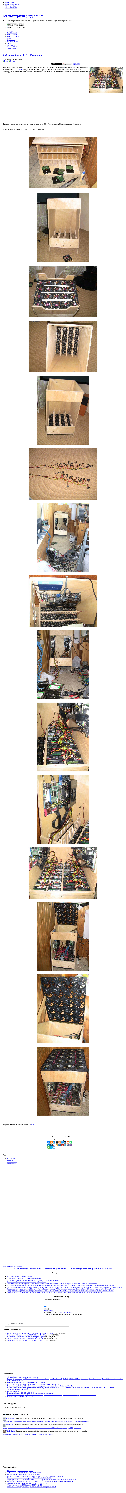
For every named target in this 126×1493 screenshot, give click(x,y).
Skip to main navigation (12, 4)
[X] (57, 1142)
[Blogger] (59, 1142)
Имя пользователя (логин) (52, 1299)
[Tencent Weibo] (65, 1145)
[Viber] (70, 1145)
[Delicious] (62, 1142)
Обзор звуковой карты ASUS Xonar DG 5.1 (21, 1391)
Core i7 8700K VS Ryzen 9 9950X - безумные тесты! (24, 1278)
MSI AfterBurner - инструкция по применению (22, 1377)
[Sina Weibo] (62, 1145)
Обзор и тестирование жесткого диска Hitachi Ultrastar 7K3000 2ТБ (29, 1478)
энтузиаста (18, 69)
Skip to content (9, 2)
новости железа (12, 1162)
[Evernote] (70, 1142)
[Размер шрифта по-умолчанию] (15, 26)
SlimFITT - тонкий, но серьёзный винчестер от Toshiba (25, 1338)
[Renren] (59, 1145)
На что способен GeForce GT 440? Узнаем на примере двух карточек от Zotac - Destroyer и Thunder (40, 1386)
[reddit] (68, 1142)
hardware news (11, 1158)
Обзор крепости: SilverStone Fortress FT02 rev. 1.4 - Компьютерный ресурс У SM (25, 1434)
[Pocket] (54, 1145)
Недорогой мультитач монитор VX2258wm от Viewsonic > (91, 1269)
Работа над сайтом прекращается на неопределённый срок (26, 1282)
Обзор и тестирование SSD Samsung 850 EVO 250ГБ (24, 1485)
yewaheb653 (10, 1418)
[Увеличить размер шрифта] (15, 24)
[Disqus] (63, 1190)
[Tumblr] (68, 1145)
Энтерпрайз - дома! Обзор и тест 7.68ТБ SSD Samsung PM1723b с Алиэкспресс (33, 1280)
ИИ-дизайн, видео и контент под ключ (20, 1276)
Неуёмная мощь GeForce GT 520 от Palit (20, 1396)
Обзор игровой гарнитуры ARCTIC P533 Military (23, 1474)
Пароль (46, 1303)
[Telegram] (54, 1147)
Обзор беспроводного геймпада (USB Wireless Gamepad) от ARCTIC (30, 1333)
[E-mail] (5, 61)
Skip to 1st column (10, 6)
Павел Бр (9, 1424)
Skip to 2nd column (11, 8)
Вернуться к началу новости (12, 1266)
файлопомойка (12, 1163)
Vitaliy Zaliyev (11, 1431)
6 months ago (85, 1421)
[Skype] (51, 1147)
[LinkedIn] (48, 1145)
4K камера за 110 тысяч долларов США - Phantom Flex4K (26, 1335)
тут (32, 1124)
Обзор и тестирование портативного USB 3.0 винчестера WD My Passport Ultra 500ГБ (35, 1476)
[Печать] (12, 61)
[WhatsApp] (48, 1147)
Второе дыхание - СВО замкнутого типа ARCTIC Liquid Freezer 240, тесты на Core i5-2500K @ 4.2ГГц (41, 1479)
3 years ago (51, 1434)
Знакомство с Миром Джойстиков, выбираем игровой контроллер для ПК (31, 1487)
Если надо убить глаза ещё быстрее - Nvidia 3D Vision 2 (25, 1340)
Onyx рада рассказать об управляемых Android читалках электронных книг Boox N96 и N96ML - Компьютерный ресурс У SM (38, 1428)
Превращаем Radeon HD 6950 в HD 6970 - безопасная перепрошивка (30, 1393)
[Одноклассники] (51, 1142)
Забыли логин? (49, 1311)
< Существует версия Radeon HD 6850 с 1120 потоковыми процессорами (40, 1269)
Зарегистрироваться (65, 1312)
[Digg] (65, 1142)
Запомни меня (51, 1307)
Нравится (76, 64)
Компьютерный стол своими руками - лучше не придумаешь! (27, 1483)
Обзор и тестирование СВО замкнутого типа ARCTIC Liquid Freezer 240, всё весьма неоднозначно (40, 1481)
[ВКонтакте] (48, 1142)
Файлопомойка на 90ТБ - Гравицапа (22, 55)
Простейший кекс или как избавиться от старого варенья (26, 1337)
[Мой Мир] (54, 1142)
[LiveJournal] (51, 1145)
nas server (10, 1160)
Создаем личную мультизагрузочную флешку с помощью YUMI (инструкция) (33, 1384)
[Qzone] (57, 1145)
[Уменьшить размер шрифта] (16, 28)
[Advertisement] (63, 113)
